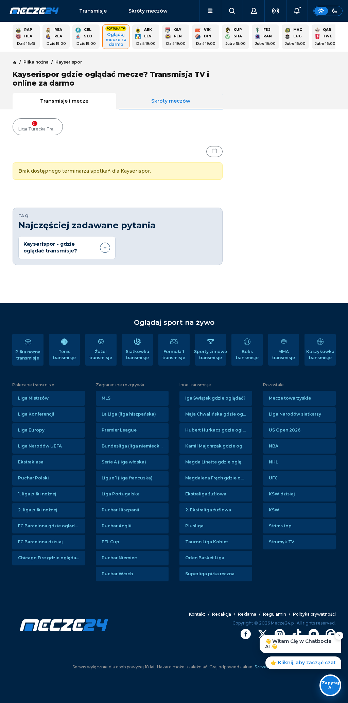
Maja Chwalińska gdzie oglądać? (218, 414)
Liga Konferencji (36, 414)
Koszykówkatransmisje (320, 354)
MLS (106, 398)
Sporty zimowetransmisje (210, 354)
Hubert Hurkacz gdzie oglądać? (218, 430)
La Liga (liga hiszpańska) (129, 414)
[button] (210, 11)
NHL (273, 461)
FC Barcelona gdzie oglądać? (50, 525)
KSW (274, 509)
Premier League (119, 430)
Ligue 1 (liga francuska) (127, 477)
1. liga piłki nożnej (37, 493)
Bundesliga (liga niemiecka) (133, 446)
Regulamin (274, 614)
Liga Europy (31, 430)
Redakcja (221, 614)
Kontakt (197, 614)
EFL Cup (110, 541)
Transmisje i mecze (64, 101)
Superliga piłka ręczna (209, 573)
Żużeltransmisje (100, 354)
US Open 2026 (284, 430)
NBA (273, 446)
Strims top (280, 525)
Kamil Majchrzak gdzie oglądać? (218, 446)
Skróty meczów (148, 11)
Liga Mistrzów (33, 398)
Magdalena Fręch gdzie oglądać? (218, 477)
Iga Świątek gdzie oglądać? (215, 398)
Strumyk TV (281, 541)
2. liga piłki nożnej (37, 509)
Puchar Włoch (117, 573)
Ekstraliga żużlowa (205, 493)
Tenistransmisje (64, 354)
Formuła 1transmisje (173, 354)
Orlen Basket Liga (204, 557)
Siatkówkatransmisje (137, 354)
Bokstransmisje (247, 354)
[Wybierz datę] (214, 151)
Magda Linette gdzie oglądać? (218, 461)
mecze (34, 11)
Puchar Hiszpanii (120, 509)
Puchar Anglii (117, 525)
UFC (273, 477)
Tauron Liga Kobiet (206, 541)
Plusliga (194, 525)
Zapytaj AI (330, 685)
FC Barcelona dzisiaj (40, 541)
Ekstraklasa (31, 461)
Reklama (247, 614)
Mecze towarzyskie (290, 398)
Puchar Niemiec (119, 557)
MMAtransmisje (283, 354)
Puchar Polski (33, 477)
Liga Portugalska (121, 493)
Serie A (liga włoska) (124, 461)
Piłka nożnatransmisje (27, 355)
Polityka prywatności (314, 614)
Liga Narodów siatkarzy (295, 414)
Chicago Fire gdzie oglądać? (49, 557)
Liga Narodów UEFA (40, 446)
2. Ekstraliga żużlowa (208, 509)
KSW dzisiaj (282, 493)
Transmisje (93, 11)
